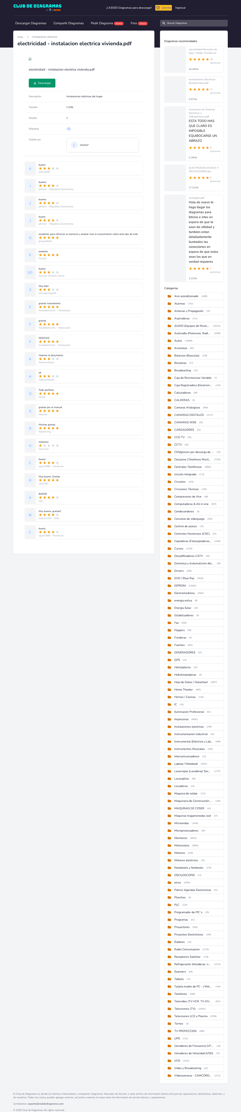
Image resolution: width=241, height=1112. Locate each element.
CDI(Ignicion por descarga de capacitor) (194, 452)
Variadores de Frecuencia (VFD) (194, 1046)
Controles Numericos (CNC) (192, 534)
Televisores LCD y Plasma (190, 1016)
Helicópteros (182, 667)
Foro (138, 23)
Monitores (180, 838)
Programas (181, 920)
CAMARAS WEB (185, 422)
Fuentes (179, 645)
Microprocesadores (186, 831)
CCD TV (179, 437)
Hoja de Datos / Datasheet (191, 682)
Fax (176, 623)
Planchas (180, 897)
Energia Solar (182, 608)
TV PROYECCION (185, 1031)
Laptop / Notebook (186, 764)
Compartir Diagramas (68, 23)
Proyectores (182, 927)
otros (177, 883)
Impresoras (181, 719)
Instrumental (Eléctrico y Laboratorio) (193, 742)
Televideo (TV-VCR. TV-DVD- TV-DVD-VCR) (193, 1001)
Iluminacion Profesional (189, 712)
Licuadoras (181, 786)
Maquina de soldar (186, 793)
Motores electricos (186, 860)
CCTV (178, 445)
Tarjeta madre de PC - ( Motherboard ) (193, 986)
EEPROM (180, 586)
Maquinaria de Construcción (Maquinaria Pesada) (193, 801)
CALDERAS (181, 400)
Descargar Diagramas (30, 23)
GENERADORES (184, 652)
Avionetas (180, 348)
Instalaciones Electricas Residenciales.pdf (202, 81)
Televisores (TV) (184, 1009)
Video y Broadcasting (187, 1068)
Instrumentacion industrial (191, 734)
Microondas (181, 823)
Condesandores (184, 511)
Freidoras (180, 638)
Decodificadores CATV (188, 556)
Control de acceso (185, 526)
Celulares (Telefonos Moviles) (192, 459)
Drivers (179, 571)
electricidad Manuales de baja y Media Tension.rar (203, 51)
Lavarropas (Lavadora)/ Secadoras (192, 771)
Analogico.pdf (196, 198)
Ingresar (180, 8)
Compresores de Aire (187, 497)
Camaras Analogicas (187, 407)
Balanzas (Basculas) (186, 356)
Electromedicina (184, 593)
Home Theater (183, 690)
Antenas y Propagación (188, 311)
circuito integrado (185, 474)
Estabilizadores (184, 615)
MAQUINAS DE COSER (189, 808)
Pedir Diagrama (106, 23)
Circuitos (180, 482)
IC (175, 704)
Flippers (179, 630)
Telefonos (180, 994)
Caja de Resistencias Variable (193, 378)
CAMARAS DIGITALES (189, 415)
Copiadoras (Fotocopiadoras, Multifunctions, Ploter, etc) (192, 541)
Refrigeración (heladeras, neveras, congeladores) (192, 964)
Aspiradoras (182, 318)
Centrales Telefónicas (188, 467)
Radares (179, 942)
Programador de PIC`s (188, 912)
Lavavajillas (181, 779)
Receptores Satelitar (187, 957)
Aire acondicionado (186, 296)
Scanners (180, 972)
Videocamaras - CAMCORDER (192, 1076)
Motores (179, 853)
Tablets (179, 979)
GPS (177, 660)
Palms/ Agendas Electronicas (192, 890)
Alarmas (179, 304)
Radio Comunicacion (187, 949)
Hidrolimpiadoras (185, 675)
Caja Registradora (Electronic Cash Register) (193, 385)
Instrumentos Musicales (189, 749)
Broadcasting (182, 370)
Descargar (44, 83)
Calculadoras (182, 393)
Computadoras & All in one (191, 504)
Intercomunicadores (186, 756)
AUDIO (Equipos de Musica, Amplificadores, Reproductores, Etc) (192, 326)
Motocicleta (181, 845)
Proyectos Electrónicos (188, 935)
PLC (176, 905)
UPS (177, 1038)
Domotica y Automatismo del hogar (194, 563)
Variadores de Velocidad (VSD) (193, 1053)
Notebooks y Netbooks (188, 868)
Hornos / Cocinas (185, 697)
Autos (178, 341)
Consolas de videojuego (189, 519)
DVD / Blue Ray (184, 578)
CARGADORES (184, 430)
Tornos (178, 1024)
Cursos (178, 549)
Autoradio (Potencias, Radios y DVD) (192, 333)
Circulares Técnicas (186, 489)
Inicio (20, 37)
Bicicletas (180, 363)
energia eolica (183, 600)
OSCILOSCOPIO (184, 875)
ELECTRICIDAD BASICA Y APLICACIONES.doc (203, 169)
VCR (177, 1061)
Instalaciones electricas (44, 37)
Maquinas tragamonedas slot (192, 816)
